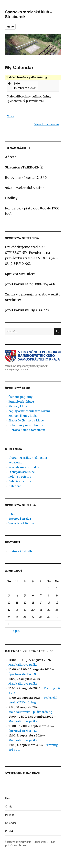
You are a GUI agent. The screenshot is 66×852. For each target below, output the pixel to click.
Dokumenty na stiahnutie (25, 425)
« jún (16, 631)
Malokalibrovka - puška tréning (30, 712)
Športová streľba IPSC (23, 674)
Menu (10, 26)
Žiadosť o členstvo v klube (26, 420)
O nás (8, 806)
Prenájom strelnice (21, 472)
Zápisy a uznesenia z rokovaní (29, 411)
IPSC (11, 514)
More (10, 116)
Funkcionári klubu (21, 401)
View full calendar (46, 124)
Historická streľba (20, 551)
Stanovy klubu (18, 406)
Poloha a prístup (19, 476)
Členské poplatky (20, 397)
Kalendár (14, 486)
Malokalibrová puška (22, 664)
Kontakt (9, 831)
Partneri (10, 815)
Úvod (8, 798)
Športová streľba (19, 518)
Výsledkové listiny (21, 523)
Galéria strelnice (19, 481)
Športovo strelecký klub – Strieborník (28, 14)
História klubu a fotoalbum (26, 430)
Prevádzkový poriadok (23, 467)
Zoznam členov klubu (23, 415)
